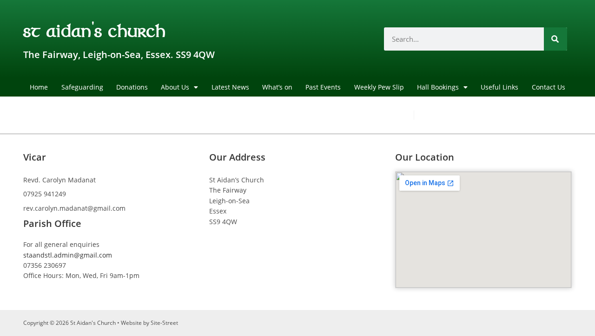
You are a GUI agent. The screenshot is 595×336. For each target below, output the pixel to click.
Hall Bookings (438, 87)
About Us (175, 87)
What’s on (277, 87)
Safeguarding (82, 87)
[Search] (555, 39)
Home (39, 87)
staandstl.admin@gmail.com (67, 255)
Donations (132, 87)
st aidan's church (94, 29)
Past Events (323, 87)
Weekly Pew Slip (379, 87)
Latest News (230, 87)
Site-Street (164, 323)
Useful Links (499, 87)
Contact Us (548, 87)
